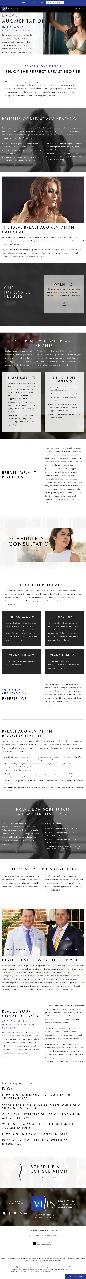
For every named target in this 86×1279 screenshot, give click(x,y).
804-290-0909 (46, 1271)
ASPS (78, 764)
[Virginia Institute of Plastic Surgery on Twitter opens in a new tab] (15, 1213)
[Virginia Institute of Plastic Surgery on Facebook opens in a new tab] (10, 1213)
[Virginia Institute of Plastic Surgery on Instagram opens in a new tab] (5, 1213)
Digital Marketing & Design (45, 1243)
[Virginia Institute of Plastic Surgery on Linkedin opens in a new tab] (25, 1213)
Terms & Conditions (34, 1235)
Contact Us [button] (75, 1276)
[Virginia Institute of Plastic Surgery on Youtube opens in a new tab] (20, 1213)
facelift (33, 1261)
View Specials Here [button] (54, 3)
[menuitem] (5, 1213)
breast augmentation (26, 82)
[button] (82, 9)
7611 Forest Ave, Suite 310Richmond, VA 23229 (67, 1206)
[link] (15, 1203)
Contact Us (31, 551)
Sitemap (55, 1235)
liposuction (42, 1261)
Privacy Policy (46, 1235)
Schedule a (49, 1169)
